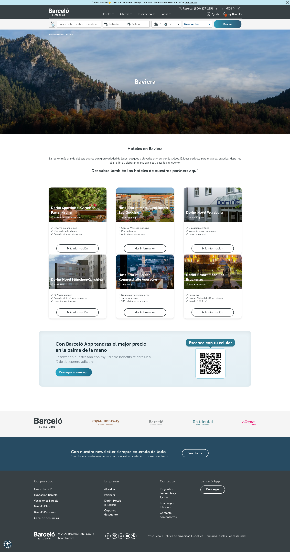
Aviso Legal (155, 536)
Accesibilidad (237, 536)
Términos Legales (216, 536)
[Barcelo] (156, 422)
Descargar (212, 489)
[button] (287, 2)
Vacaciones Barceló (46, 500)
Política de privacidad (177, 536)
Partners (109, 495)
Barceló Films (42, 506)
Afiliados (109, 489)
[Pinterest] (133, 536)
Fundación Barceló (46, 495)
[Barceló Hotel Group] (59, 12)
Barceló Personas (45, 512)
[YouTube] (127, 536)
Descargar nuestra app (73, 372)
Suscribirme (195, 453)
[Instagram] (114, 536)
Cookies (198, 536)
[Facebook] (108, 536)
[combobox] (79, 24)
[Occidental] (203, 422)
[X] (121, 536)
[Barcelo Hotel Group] (44, 535)
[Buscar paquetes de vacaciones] (52, 24)
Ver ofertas (191, 2)
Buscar (227, 24)
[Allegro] (249, 422)
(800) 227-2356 (203, 8)
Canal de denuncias (46, 518)
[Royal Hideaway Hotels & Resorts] (105, 422)
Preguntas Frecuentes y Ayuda (168, 493)
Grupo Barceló (43, 489)
